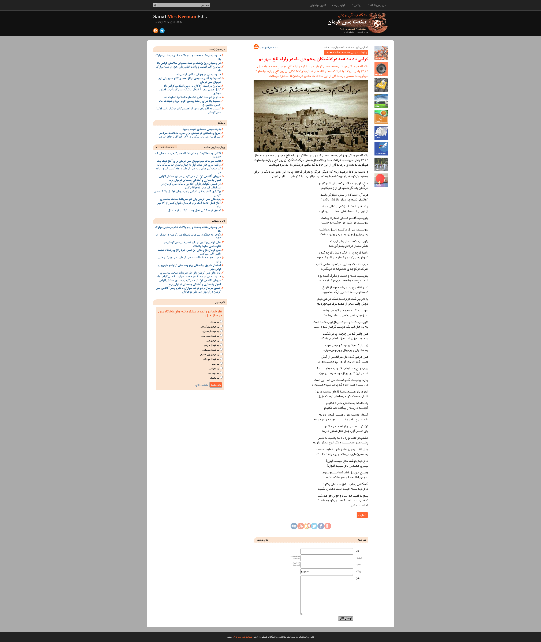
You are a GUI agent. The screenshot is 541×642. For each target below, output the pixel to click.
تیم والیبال (215, 378)
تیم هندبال (215, 322)
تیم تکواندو (214, 368)
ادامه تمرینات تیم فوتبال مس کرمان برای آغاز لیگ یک (189, 161)
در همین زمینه (217, 49)
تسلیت (362, 515)
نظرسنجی (220, 302)
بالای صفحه (262, 539)
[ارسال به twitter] (314, 527)
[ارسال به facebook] (321, 527)
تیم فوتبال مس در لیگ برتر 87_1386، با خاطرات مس (189, 137)
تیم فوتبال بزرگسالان (210, 327)
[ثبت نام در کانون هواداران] (381, 53)
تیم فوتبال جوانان (212, 345)
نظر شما (362, 539)
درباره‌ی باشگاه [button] (378, 5)
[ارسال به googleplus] (327, 527)
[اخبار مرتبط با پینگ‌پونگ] (381, 180)
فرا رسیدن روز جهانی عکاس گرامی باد (198, 74)
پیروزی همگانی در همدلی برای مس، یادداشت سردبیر (190, 133)
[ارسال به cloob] (307, 527)
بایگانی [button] (357, 5)
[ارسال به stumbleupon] (300, 527)
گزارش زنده (338, 5)
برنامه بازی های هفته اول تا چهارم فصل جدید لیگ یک (189, 165)
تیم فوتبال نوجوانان (211, 350)
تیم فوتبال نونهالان (211, 359)
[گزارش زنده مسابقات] (381, 69)
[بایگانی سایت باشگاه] (381, 85)
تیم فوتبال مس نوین (210, 336)
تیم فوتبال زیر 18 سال (209, 354)
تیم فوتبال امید (213, 340)
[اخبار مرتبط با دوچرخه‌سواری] (381, 148)
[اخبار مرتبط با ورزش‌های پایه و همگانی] (381, 164)
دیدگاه (221, 122)
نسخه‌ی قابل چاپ (268, 47)
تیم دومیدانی (214, 373)
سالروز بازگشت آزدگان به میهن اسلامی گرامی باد (192, 86)
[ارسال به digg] (294, 527)
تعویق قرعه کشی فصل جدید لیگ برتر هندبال (194, 211)
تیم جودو (215, 364)
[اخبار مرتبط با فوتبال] (381, 101)
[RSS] (155, 31)
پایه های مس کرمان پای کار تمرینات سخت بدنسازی (190, 199)
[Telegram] (162, 31)
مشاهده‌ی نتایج (202, 385)
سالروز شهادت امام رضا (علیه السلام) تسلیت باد (192, 97)
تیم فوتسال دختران (211, 331)
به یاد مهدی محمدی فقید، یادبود (201, 129)
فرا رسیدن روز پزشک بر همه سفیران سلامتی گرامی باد (189, 63)
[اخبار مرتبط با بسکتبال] (381, 117)
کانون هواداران (318, 5)
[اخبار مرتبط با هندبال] (381, 132)
